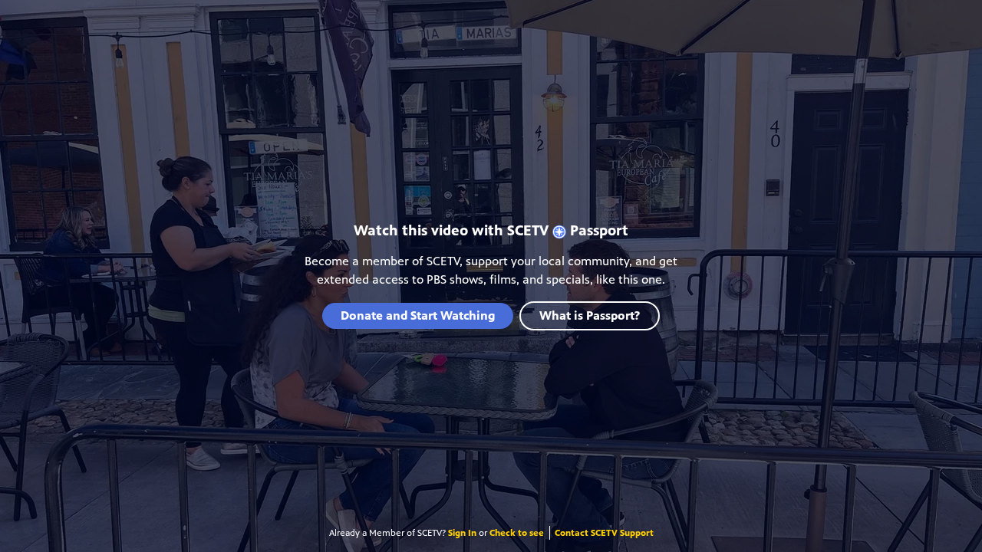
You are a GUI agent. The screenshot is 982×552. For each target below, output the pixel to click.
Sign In (462, 532)
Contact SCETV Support (604, 532)
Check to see (516, 532)
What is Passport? (589, 315)
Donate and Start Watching (418, 315)
